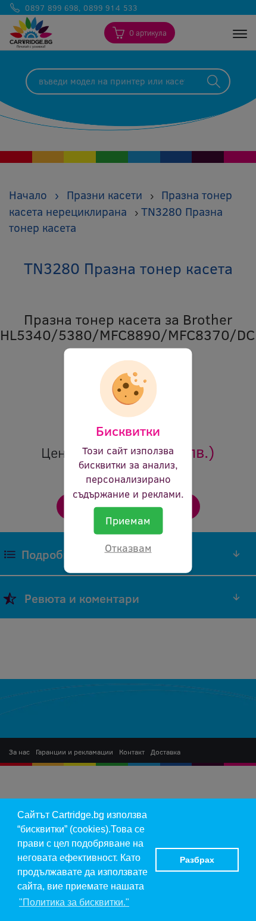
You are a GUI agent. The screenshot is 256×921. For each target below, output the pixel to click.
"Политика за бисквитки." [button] (74, 902)
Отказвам (128, 547)
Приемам (128, 520)
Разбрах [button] (197, 860)
